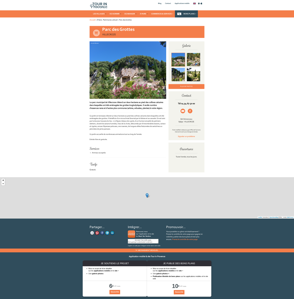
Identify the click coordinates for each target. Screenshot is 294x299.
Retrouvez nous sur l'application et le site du (145, 234)
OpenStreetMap (274, 217)
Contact (168, 3)
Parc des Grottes (125, 20)
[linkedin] (112, 233)
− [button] (3, 183)
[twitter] (107, 233)
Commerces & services (161, 14)
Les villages (99, 14)
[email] (92, 233)
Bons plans (189, 14)
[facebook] (102, 233)
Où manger (129, 14)
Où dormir (115, 14)
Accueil (92, 20)
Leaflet (260, 217)
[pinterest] (97, 233)
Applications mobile (182, 3)
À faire (143, 14)
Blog (159, 3)
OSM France (290, 217)
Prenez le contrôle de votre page (185, 239)
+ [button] (3, 180)
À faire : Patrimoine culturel (107, 20)
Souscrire (115, 292)
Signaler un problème (186, 136)
